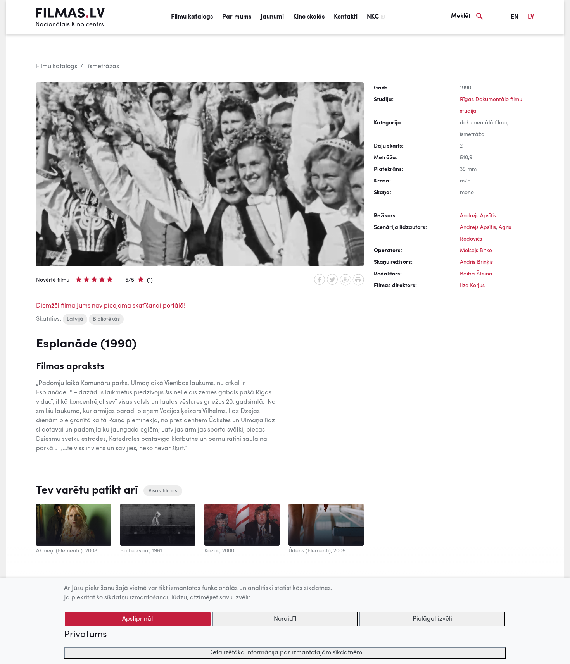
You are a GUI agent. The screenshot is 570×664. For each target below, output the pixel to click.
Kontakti (346, 17)
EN (514, 17)
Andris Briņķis (476, 262)
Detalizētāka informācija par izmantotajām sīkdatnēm (285, 653)
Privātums (85, 635)
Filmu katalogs (192, 17)
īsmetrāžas (103, 67)
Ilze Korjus (472, 285)
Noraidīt (285, 619)
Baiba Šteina (476, 274)
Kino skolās (309, 17)
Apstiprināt (137, 619)
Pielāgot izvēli (432, 619)
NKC (373, 17)
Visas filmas (163, 491)
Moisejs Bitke (476, 250)
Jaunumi (272, 17)
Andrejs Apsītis (478, 215)
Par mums (236, 17)
